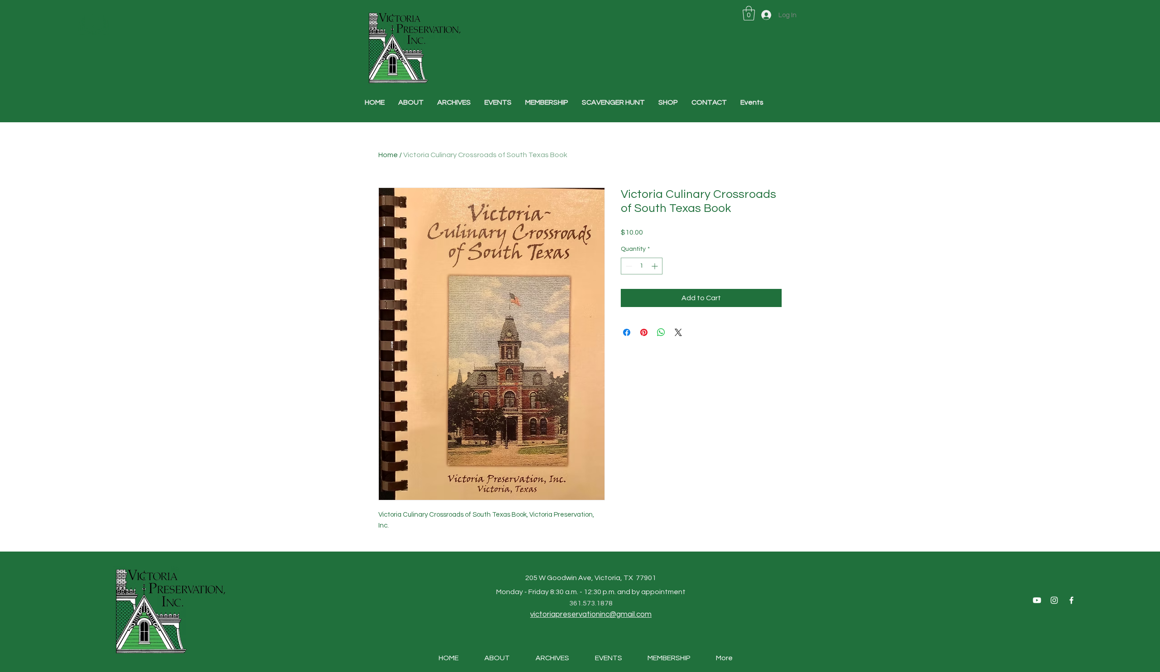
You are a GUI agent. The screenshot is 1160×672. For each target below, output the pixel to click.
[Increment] (655, 266)
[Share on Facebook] (626, 332)
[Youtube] (1037, 600)
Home (388, 154)
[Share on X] (678, 332)
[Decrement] (627, 266)
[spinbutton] (641, 266)
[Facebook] (1071, 600)
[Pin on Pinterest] (643, 332)
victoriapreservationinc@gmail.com (591, 614)
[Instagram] (1054, 600)
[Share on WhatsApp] (661, 332)
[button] (749, 13)
